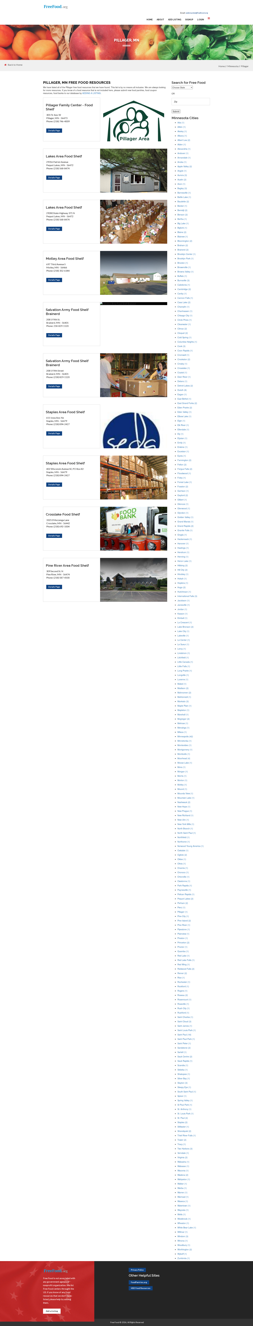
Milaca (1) (182, 732)
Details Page (54, 130)
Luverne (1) (182, 679)
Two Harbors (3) (185, 1148)
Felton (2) (182, 464)
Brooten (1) (182, 262)
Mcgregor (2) (183, 718)
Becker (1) (182, 205)
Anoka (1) (182, 161)
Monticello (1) (183, 753)
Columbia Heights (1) (187, 341)
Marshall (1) (183, 714)
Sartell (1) (182, 1052)
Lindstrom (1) (183, 653)
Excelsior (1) (183, 451)
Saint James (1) (184, 1025)
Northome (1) (183, 841)
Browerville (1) (184, 267)
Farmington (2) (184, 460)
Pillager (245, 66)
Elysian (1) (182, 438)
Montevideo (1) (184, 745)
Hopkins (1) (182, 582)
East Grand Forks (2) (187, 403)
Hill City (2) (182, 569)
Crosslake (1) (183, 368)
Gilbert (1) (182, 499)
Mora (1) (181, 767)
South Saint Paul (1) (186, 1091)
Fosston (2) (182, 486)
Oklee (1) (181, 859)
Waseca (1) (182, 1201)
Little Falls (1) (183, 666)
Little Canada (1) (185, 661)
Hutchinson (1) (184, 591)
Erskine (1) (182, 447)
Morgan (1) (182, 771)
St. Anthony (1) (184, 1109)
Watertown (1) (183, 1205)
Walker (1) (182, 1183)
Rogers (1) (182, 990)
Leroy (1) (181, 648)
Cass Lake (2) (183, 302)
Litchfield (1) (183, 657)
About (160, 19)
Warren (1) (182, 1192)
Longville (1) (183, 675)
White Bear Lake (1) (186, 1227)
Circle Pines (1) (184, 319)
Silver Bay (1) (183, 1078)
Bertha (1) (182, 218)
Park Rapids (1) (184, 885)
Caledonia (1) (183, 284)
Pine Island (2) (184, 920)
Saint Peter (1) (184, 1043)
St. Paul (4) (182, 1117)
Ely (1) (180, 433)
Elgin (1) (181, 420)
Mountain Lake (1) (185, 797)
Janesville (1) (183, 604)
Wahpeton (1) (183, 1179)
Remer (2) (182, 973)
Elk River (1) (183, 425)
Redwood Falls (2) (185, 968)
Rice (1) (181, 977)
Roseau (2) (182, 995)
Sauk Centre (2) (184, 1056)
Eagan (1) (182, 394)
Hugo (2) (181, 587)
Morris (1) (182, 775)
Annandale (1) (184, 157)
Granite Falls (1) (185, 530)
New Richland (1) (185, 815)
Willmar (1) (182, 1231)
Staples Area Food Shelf (65, 412)
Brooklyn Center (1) (186, 254)
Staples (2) (182, 1122)
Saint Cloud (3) (184, 1021)
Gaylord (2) (182, 495)
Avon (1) (181, 183)
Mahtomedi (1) (184, 696)
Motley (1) (182, 784)
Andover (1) (182, 153)
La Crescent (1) (184, 622)
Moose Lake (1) (184, 762)
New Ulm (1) (183, 819)
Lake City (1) (183, 631)
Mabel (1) (181, 683)
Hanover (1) (183, 543)
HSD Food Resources (140, 1288)
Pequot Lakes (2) (185, 898)
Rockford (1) (183, 986)
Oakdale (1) (182, 850)
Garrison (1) (183, 490)
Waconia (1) (183, 1170)
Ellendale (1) (183, 429)
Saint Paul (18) (184, 1034)
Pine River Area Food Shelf (67, 565)
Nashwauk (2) (183, 802)
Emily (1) (181, 442)
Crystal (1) (182, 372)
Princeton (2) (183, 942)
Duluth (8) (182, 390)
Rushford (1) (183, 1012)
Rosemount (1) (184, 999)
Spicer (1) (182, 1095)
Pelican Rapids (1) (185, 894)
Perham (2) (182, 903)
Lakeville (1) (183, 635)
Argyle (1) (182, 170)
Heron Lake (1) (184, 561)
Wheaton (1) (183, 1223)
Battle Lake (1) (184, 197)
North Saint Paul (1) (186, 832)
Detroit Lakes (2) (185, 385)
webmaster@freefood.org (197, 13)
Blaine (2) (181, 232)
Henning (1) (182, 556)
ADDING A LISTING (91, 93)
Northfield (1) (183, 837)
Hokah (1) (182, 578)
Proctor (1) (182, 946)
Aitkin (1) (181, 126)
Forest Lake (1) (184, 482)
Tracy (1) (181, 1144)
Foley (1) (181, 477)
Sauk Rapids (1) (184, 1060)
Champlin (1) (183, 306)
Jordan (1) (182, 609)
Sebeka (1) (182, 1069)
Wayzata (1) (183, 1209)
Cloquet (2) (182, 333)
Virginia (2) (182, 1157)
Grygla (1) (182, 534)
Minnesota (232, 66)
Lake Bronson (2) (185, 626)
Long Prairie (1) (184, 670)
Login (200, 19)
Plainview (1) (183, 933)
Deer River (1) (184, 376)
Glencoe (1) (182, 504)
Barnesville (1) (184, 192)
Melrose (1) (182, 723)
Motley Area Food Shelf (65, 258)
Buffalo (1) (182, 275)
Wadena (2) (182, 1174)
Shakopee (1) (183, 1074)
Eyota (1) (181, 455)
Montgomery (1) (184, 749)
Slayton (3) (182, 1082)
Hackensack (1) (184, 539)
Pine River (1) (183, 924)
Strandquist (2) (184, 1131)
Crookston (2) (183, 359)
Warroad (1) (183, 1196)
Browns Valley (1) (185, 271)
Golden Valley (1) (185, 517)
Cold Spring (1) (184, 337)
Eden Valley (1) (184, 411)
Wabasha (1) (183, 1161)
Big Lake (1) (183, 223)
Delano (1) (182, 381)
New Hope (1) (183, 806)
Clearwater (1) (184, 324)
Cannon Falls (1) (185, 297)
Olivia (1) (181, 863)
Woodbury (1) (183, 1245)
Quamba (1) (183, 951)
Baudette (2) (183, 201)
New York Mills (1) (185, 824)
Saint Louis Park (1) (186, 1030)
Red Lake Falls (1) (186, 960)
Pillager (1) (182, 911)
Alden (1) (181, 144)
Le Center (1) (183, 639)
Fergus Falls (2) (184, 468)
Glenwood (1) (183, 508)
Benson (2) (182, 214)
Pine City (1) (183, 916)
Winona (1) (182, 1240)
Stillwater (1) (183, 1126)
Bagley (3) (182, 188)
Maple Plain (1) (184, 705)
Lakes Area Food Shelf (64, 156)
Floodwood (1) (184, 473)
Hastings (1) (183, 547)
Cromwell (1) (183, 354)
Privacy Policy (137, 1270)
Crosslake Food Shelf (63, 514)
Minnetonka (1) (184, 740)
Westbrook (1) (184, 1218)
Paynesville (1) (184, 889)
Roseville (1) (183, 1003)
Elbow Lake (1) (184, 416)
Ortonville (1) (183, 876)
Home (150, 19)
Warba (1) (182, 1188)
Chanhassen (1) (184, 311)
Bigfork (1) (182, 227)
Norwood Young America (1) (190, 846)
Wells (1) (181, 1214)
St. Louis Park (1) (185, 1113)
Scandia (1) (182, 1065)
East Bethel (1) (184, 398)
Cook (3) (181, 346)
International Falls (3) (187, 596)
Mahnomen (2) (184, 692)
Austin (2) (181, 179)
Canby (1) (182, 293)
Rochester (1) (183, 981)
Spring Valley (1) (185, 1100)
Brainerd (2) (183, 249)
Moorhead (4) (183, 758)
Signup (189, 19)
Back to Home (15, 65)
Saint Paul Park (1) (186, 1038)
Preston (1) (182, 938)
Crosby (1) (182, 363)
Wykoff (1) (182, 1253)
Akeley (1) (182, 131)
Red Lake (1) (183, 955)
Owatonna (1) (183, 881)
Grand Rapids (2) (185, 525)
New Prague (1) (184, 810)
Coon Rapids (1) (185, 350)
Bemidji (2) (182, 210)
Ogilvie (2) (182, 854)
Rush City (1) (183, 1008)
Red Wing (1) (183, 964)
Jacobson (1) (183, 600)
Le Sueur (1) (183, 644)
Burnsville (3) (183, 280)
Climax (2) (182, 328)
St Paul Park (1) (184, 1104)
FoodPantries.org (139, 1282)
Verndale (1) (183, 1152)
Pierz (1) (181, 907)
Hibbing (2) (182, 565)
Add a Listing (52, 1311)
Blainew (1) (182, 236)
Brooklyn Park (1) (185, 258)
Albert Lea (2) (183, 140)
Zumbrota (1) (183, 1258)
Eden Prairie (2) (184, 407)
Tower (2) (181, 1139)
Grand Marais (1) (185, 521)
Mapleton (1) (183, 710)
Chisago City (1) (184, 315)
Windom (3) (182, 1236)
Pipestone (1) (183, 929)
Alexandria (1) (183, 148)
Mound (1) (182, 789)
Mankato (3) (183, 701)
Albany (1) (182, 135)
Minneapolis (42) (185, 736)
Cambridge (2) (184, 289)
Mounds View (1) (185, 793)
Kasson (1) (182, 613)
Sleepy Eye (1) (184, 1087)
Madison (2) (183, 688)
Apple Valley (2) (184, 166)
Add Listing (174, 19)
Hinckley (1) (182, 574)
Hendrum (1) (183, 552)
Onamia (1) (182, 867)
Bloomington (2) (184, 240)
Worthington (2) (184, 1249)
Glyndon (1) (182, 512)
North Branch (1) (185, 828)
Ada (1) (180, 122)
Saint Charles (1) (185, 1017)
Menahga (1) (183, 727)
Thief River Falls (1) (186, 1135)
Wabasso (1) (183, 1166)
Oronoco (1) (183, 872)
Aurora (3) (182, 175)
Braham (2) (182, 245)
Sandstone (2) (184, 1047)
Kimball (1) (182, 618)
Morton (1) (182, 780)
